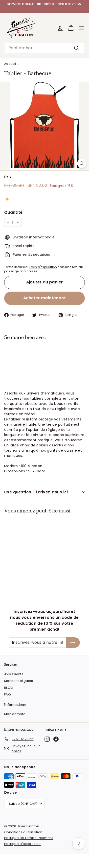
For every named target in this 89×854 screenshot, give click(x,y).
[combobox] (44, 48)
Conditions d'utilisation (23, 832)
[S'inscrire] (73, 642)
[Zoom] (81, 163)
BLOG (8, 687)
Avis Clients (13, 674)
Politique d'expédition (22, 843)
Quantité (13, 212)
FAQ (7, 694)
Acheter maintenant (44, 298)
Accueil (10, 64)
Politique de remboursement (28, 837)
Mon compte (15, 714)
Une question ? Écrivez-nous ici (36, 492)
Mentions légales (18, 680)
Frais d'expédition (43, 267)
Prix (7, 177)
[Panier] (71, 28)
